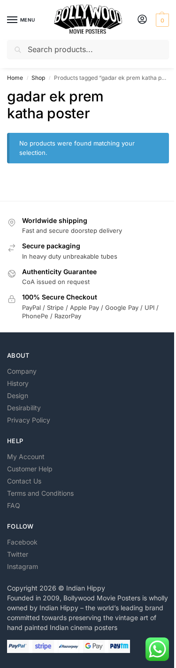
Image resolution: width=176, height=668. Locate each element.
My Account (26, 457)
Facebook (22, 542)
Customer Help (30, 469)
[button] (161, 20)
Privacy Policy (28, 420)
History (18, 383)
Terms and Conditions (40, 493)
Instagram (22, 566)
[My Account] (142, 20)
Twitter (17, 554)
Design (17, 395)
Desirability (24, 408)
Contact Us (24, 481)
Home (15, 77)
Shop (38, 77)
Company (22, 371)
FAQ (13, 505)
